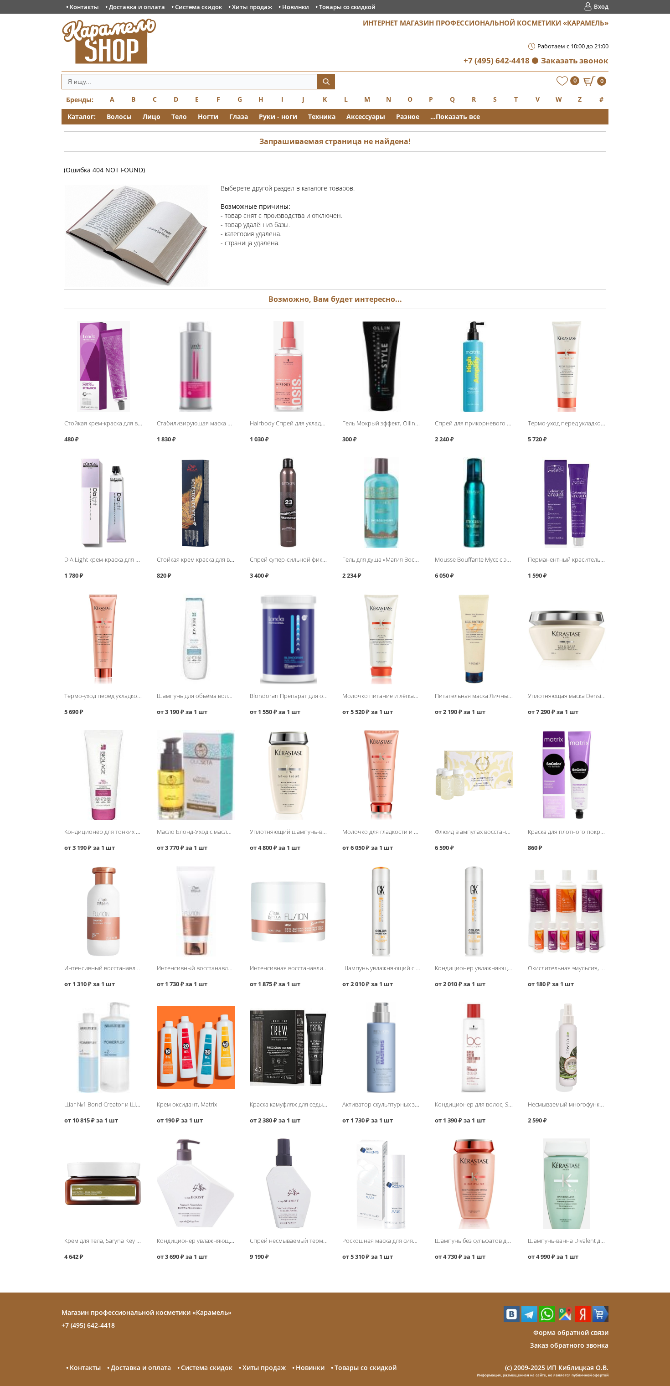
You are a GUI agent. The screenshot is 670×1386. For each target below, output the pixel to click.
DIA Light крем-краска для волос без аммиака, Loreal (135, 559)
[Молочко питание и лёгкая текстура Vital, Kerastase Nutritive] (381, 639)
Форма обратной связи (570, 1332)
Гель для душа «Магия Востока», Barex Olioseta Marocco (418, 559)
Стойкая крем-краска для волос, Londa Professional (135, 423)
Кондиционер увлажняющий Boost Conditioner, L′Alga (231, 1240)
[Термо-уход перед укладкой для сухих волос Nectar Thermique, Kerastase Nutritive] (567, 366)
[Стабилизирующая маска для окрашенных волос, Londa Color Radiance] (196, 366)
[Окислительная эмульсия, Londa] (567, 911)
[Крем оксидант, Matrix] (196, 1047)
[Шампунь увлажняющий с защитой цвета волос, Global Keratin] (381, 911)
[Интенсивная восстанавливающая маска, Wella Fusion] (289, 911)
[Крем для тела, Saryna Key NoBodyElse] (103, 1183)
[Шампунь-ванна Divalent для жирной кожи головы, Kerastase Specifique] (567, 1183)
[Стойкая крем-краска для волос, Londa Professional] (103, 366)
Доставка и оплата (137, 7)
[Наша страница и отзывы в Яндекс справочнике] (583, 1319)
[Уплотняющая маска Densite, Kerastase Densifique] (567, 639)
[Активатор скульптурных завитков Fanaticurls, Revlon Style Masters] (381, 1047)
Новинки (295, 7)
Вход (601, 6)
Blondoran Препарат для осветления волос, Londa (320, 696)
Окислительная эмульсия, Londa (573, 968)
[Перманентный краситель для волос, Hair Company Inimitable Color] (567, 502)
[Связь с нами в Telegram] (529, 1319)
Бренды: (79, 99)
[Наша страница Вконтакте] (512, 1319)
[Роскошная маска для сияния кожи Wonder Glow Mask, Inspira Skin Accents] (381, 1183)
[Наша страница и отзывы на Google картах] (565, 1319)
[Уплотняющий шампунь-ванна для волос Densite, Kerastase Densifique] (289, 775)
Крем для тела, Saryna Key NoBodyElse (116, 1240)
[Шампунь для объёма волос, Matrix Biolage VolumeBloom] (196, 639)
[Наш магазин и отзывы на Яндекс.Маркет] (600, 1319)
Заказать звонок (574, 60)
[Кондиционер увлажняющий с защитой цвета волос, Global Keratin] (474, 911)
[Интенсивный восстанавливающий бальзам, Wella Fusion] (196, 911)
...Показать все (455, 116)
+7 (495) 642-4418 (497, 60)
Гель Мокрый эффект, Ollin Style (385, 423)
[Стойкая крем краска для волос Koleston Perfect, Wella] (196, 502)
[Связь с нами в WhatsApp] (547, 1319)
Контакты (84, 7)
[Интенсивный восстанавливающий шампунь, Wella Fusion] (103, 911)
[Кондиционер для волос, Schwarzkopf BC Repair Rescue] (474, 1047)
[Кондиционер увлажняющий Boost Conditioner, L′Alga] (196, 1183)
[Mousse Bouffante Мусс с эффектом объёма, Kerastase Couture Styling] (474, 502)
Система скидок (198, 7)
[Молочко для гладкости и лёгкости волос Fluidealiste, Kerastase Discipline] (381, 775)
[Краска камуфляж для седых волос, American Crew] (289, 1047)
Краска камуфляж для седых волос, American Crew (318, 1104)
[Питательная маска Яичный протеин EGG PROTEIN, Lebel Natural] (474, 639)
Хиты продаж (252, 7)
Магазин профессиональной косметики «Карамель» (147, 1312)
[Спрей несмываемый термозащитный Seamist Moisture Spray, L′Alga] (289, 1183)
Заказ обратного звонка (569, 1345)
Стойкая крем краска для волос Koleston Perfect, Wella (231, 559)
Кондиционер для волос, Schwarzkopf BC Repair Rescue (511, 1104)
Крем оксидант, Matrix (187, 1104)
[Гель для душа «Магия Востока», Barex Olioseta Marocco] (381, 502)
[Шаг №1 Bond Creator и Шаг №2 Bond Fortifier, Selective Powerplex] (103, 1047)
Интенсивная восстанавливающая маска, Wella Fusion (325, 968)
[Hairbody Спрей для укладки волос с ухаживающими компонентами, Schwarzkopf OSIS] (289, 366)
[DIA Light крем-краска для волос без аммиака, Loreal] (103, 502)
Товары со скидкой (347, 7)
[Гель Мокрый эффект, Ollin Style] (381, 366)
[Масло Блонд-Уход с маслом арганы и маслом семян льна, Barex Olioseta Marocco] (196, 775)
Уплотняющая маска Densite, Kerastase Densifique (596, 696)
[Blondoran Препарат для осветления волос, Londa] (289, 639)
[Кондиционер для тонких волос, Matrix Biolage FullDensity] (103, 775)
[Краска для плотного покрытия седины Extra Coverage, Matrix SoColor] (567, 775)
